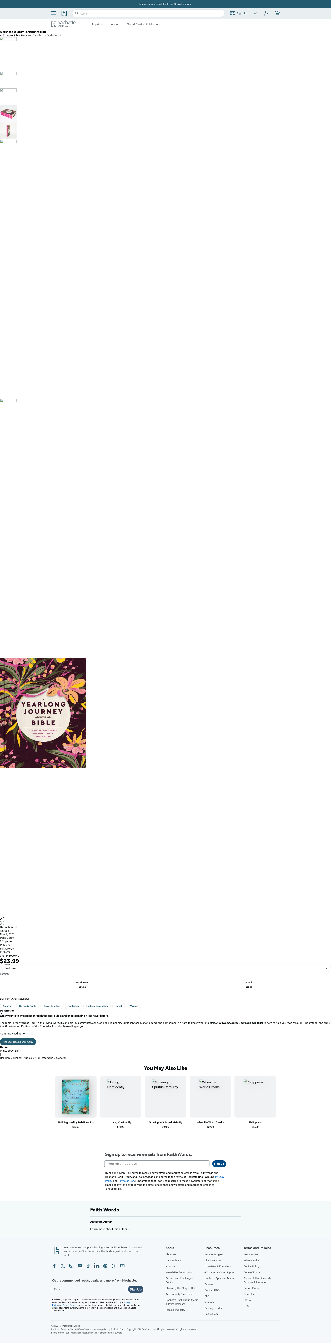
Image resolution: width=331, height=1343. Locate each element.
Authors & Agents (214, 1254)
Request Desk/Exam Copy (18, 1041)
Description (7, 1010)
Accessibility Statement (179, 1294)
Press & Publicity (175, 1309)
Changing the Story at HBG (181, 1288)
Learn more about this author (109, 1229)
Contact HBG (212, 1290)
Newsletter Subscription (179, 1272)
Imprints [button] (97, 24)
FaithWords (7, 948)
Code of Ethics (252, 1272)
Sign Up (219, 1163)
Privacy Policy (251, 1260)
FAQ (206, 1296)
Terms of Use (251, 1254)
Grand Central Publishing (143, 24)
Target (118, 1006)
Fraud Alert (250, 1294)
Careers (208, 1284)
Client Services (213, 1260)
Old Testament (44, 1058)
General (61, 1058)
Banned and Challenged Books (179, 1280)
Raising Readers (213, 1308)
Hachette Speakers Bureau (219, 1278)
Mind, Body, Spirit (10, 1050)
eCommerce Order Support (219, 1272)
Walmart (133, 1006)
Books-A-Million (51, 1006)
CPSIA (247, 1300)
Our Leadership (174, 1260)
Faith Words (104, 1209)
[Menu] (53, 13)
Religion (5, 1058)
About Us (171, 1254)
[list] (165, 787)
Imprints (170, 1266)
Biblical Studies (22, 1058)
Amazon (7, 1006)
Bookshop (73, 1006)
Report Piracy (251, 1288)
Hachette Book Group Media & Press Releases (182, 1302)
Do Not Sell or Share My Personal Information (257, 1280)
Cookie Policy (251, 1266)
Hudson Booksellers (97, 1006)
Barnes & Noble (27, 1006)
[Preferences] (255, 13)
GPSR (247, 1306)
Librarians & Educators (217, 1266)
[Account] (266, 13)
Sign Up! (242, 13)
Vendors (209, 1302)
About (115, 24)
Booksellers (211, 1314)
